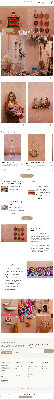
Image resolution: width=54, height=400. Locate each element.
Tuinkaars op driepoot (8, 162)
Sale (15, 379)
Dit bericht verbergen (25, 397)
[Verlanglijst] (46, 2)
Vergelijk (43, 370)
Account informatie (46, 364)
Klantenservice (7, 352)
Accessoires (17, 375)
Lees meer (12, 190)
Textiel (16, 368)
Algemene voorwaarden (33, 366)
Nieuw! (16, 364)
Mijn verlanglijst (45, 368)
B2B (17, 352)
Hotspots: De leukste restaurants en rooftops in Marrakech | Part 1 (43, 188)
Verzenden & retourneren (31, 373)
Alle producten (45, 373)
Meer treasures (26, 175)
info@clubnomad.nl (8, 373)
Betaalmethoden (32, 370)
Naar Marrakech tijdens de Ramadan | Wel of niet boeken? (16, 202)
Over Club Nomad (32, 364)
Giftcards (17, 377)
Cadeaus (16, 381)
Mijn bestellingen (45, 366)
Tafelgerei (17, 373)
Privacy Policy (31, 368)
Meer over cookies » (37, 397)
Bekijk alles (26, 218)
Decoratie (17, 370)
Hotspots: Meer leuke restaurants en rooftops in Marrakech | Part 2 (16, 188)
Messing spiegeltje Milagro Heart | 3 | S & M (36, 163)
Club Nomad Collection (20, 366)
